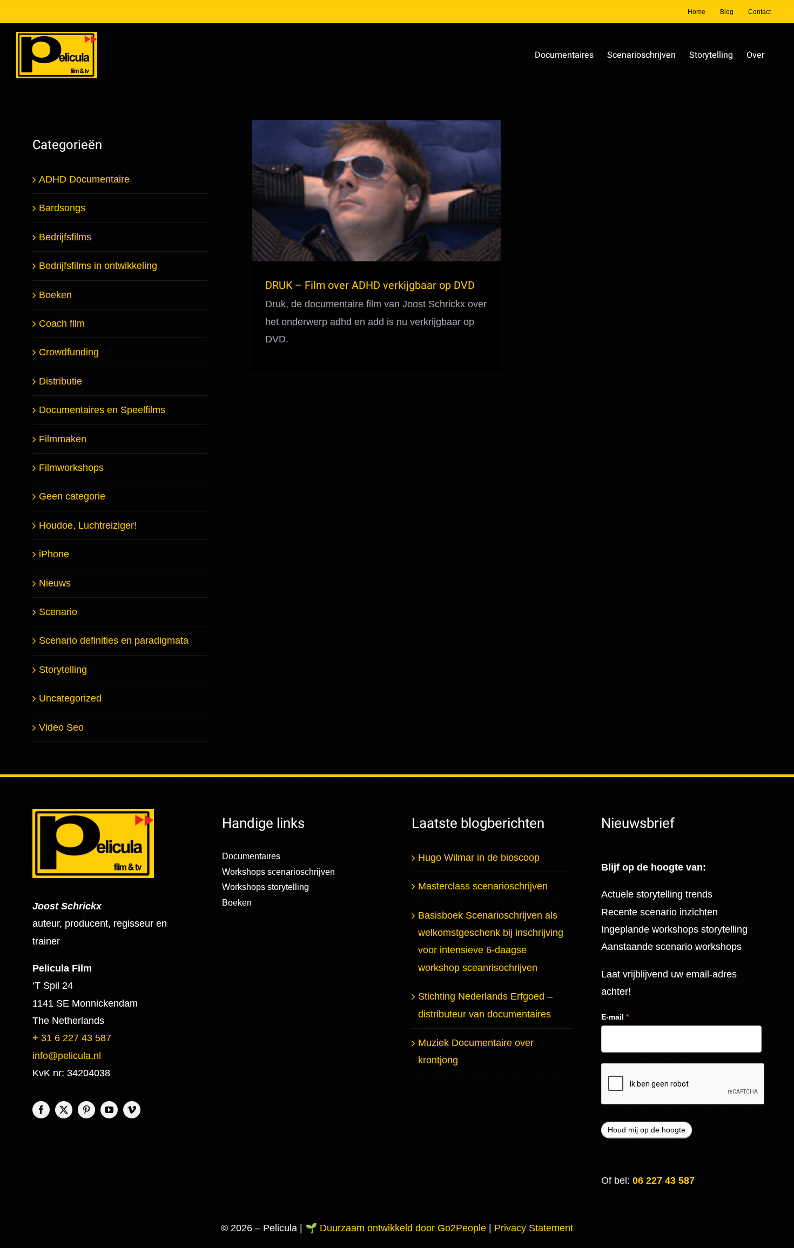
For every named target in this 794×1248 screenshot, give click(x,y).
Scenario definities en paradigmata (114, 640)
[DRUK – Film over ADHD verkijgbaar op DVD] (376, 190)
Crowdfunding (69, 352)
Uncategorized (70, 698)
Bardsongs (62, 208)
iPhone (54, 554)
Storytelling (63, 669)
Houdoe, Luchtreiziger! (88, 525)
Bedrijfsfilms (65, 237)
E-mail (615, 1017)
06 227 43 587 (663, 1180)
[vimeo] (131, 1109)
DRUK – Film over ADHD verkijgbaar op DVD (370, 285)
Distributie (60, 381)
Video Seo (61, 727)
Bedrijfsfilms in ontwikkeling (98, 265)
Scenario (58, 611)
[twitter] (63, 1109)
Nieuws (55, 583)
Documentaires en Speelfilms (102, 409)
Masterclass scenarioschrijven (483, 886)
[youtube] (109, 1109)
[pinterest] (86, 1109)
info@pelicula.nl (66, 1055)
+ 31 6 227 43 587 (71, 1038)
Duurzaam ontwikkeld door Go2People (404, 1228)
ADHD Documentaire (84, 179)
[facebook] (41, 1109)
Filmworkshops (71, 467)
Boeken (55, 294)
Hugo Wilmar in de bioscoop (479, 857)
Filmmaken (62, 439)
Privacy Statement (533, 1228)
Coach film (62, 323)
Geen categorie (72, 496)
